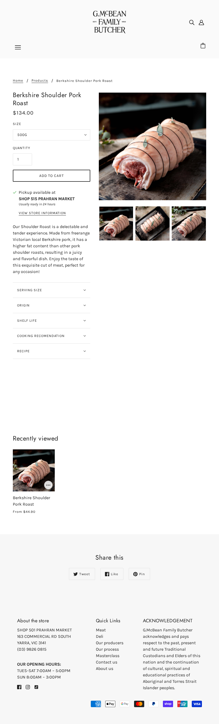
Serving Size (29, 290)
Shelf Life (27, 321)
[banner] (109, 21)
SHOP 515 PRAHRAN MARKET (47, 198)
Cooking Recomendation (41, 336)
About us (104, 668)
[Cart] (203, 46)
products (40, 80)
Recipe (23, 351)
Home (18, 80)
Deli (99, 636)
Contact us (106, 662)
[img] (192, 22)
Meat (101, 629)
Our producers (109, 642)
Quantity (21, 148)
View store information (42, 213)
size (17, 124)
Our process (107, 649)
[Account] (201, 22)
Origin (23, 305)
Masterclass (107, 655)
